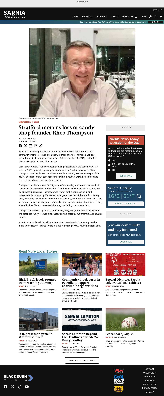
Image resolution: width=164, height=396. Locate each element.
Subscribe (126, 242)
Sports (109, 337)
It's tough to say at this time (123, 165)
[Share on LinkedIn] (30, 145)
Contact (149, 369)
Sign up (155, 22)
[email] (35, 145)
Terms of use (150, 384)
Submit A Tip (150, 377)
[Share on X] (25, 145)
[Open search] (156, 16)
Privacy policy (149, 388)
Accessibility (150, 373)
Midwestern (25, 122)
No (113, 170)
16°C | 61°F (157, 10)
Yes (114, 160)
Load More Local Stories (82, 360)
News (36, 122)
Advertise (150, 380)
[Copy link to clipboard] (41, 146)
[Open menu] (161, 16)
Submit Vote (126, 176)
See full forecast (125, 204)
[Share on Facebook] (20, 145)
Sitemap (150, 392)
